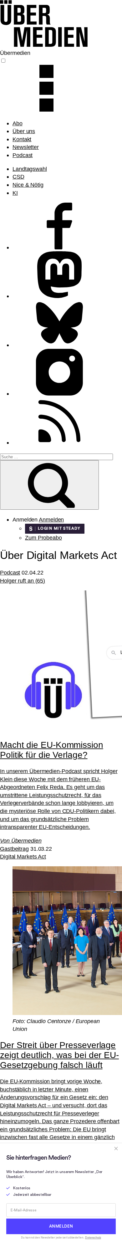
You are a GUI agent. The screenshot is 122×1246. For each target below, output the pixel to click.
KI (15, 193)
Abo (18, 123)
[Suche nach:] (56, 456)
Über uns (24, 131)
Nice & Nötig (28, 184)
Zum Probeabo (43, 537)
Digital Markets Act (23, 856)
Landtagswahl (30, 169)
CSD (18, 176)
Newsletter (26, 147)
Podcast (23, 155)
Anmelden (51, 519)
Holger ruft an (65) (22, 580)
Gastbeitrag (14, 848)
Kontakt (22, 139)
